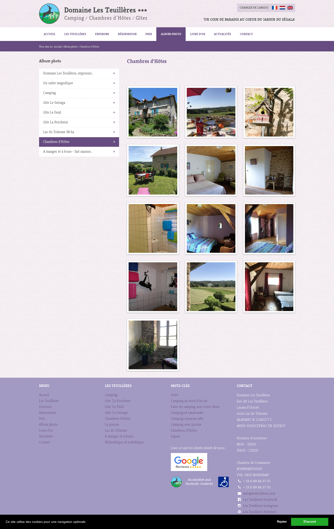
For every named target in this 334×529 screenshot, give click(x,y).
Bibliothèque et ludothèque (124, 442)
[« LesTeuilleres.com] (89, 13)
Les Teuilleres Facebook (260, 500)
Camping (49, 93)
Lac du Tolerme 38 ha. (59, 132)
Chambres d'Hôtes (56, 142)
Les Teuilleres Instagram (260, 506)
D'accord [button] (310, 521)
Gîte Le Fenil (52, 112)
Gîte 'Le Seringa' (116, 413)
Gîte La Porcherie (55, 122)
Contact (246, 34)
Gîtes (174, 395)
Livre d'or (197, 34)
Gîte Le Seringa (54, 103)
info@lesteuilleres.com (259, 493)
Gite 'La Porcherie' (118, 401)
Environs (102, 34)
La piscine (112, 425)
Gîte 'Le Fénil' (114, 407)
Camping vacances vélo (187, 419)
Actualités (222, 34)
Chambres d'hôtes (117, 419)
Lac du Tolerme (116, 430)
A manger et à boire (119, 436)
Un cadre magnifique (58, 83)
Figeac (175, 436)
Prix (148, 34)
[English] (290, 8)
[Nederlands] (282, 8)
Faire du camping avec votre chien (195, 407)
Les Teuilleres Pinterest (259, 512)
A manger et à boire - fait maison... (68, 151)
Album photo (171, 34)
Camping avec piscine (186, 425)
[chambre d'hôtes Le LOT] (153, 112)
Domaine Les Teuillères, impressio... (68, 73)
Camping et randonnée (187, 413)
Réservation (127, 34)
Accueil (49, 34)
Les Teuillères (75, 34)
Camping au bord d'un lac (189, 401)
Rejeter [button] (282, 521)
